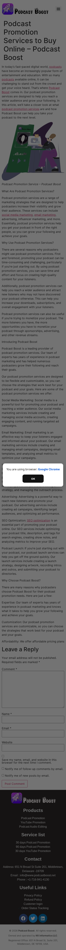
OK (33, 478)
